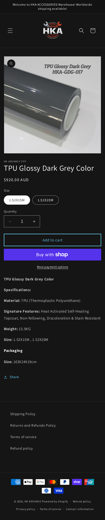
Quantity (10, 211)
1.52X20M (46, 200)
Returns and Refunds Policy (33, 425)
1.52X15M (17, 200)
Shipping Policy (22, 414)
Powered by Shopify (55, 501)
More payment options (52, 267)
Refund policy (21, 448)
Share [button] (14, 377)
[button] (10, 30)
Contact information (80, 509)
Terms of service (23, 437)
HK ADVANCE (32, 501)
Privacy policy (25, 509)
